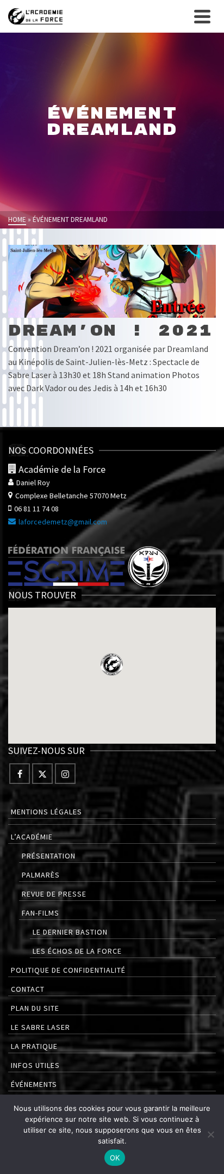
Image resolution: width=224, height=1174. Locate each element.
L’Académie (32, 837)
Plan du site (35, 1008)
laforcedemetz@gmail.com (62, 522)
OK (115, 1157)
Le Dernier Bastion (70, 932)
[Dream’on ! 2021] (112, 281)
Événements (34, 1084)
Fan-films (40, 913)
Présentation (49, 856)
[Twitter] (42, 773)
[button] (111, 664)
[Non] (210, 1134)
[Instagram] (65, 773)
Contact (28, 989)
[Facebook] (19, 773)
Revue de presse (54, 894)
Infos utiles (35, 1065)
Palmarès (41, 875)
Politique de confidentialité (68, 970)
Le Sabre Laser (40, 1027)
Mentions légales (46, 812)
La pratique (34, 1046)
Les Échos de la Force (77, 951)
